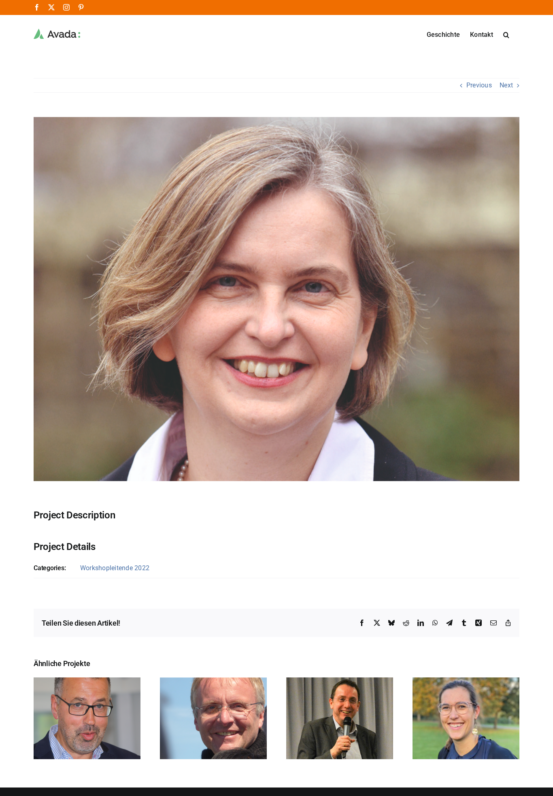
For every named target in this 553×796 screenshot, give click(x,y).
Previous (479, 85)
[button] (506, 34)
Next (506, 85)
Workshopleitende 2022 (114, 568)
